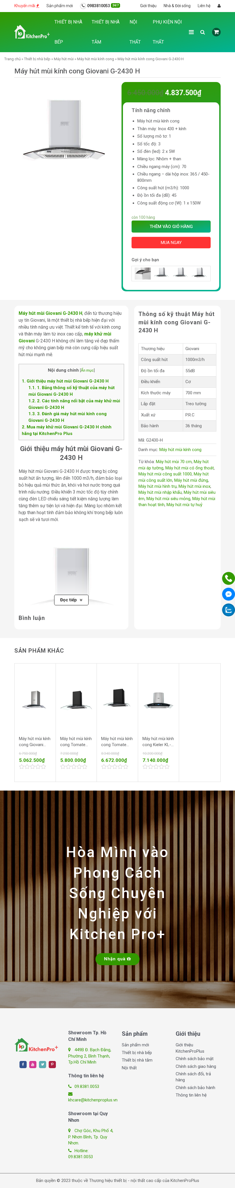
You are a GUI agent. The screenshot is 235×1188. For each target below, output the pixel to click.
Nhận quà (115, 958)
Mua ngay (171, 242)
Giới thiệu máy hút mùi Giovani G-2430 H (65, 381)
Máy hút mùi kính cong (95, 59)
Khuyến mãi (25, 5)
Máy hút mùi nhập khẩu (160, 492)
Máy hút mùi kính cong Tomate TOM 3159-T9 (117, 742)
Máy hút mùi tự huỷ (184, 504)
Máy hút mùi (64, 59)
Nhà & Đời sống (177, 5)
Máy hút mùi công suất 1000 (165, 474)
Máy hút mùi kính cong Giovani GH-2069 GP (34, 742)
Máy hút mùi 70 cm (174, 461)
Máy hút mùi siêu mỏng (168, 498)
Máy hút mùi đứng (191, 480)
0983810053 (102, 5)
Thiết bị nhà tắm (106, 32)
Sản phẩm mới (59, 5)
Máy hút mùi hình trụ (157, 486)
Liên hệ (204, 5)
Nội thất (135, 32)
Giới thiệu (148, 5)
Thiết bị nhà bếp (68, 32)
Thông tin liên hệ (191, 1095)
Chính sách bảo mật (195, 1058)
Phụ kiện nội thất (167, 32)
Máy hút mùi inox (194, 486)
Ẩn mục (87, 370)
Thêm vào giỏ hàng (171, 226)
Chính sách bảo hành (195, 1087)
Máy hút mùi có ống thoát (189, 468)
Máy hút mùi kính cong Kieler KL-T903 (158, 742)
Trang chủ (12, 59)
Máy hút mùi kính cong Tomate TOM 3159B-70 (76, 742)
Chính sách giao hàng (196, 1066)
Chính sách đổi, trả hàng (193, 1076)
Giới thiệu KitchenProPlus (190, 1048)
